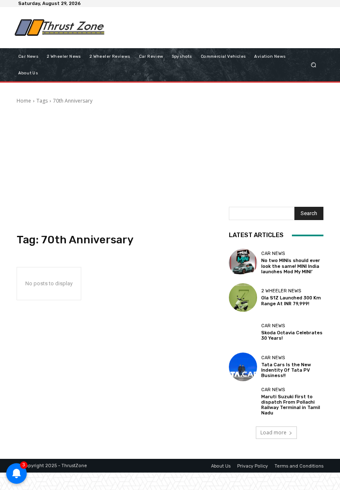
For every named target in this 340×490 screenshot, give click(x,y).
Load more (273, 432)
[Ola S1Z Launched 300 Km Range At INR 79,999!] (243, 297)
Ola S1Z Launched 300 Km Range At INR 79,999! (291, 300)
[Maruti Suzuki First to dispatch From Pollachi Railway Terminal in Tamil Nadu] (243, 401)
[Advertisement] (209, 27)
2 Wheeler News (281, 291)
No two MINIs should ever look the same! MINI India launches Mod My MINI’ (290, 266)
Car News (273, 253)
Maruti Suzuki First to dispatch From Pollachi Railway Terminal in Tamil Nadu (290, 405)
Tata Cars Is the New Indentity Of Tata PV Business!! (286, 370)
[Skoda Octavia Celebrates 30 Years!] (243, 332)
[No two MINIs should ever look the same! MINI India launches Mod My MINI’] (243, 263)
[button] (314, 64)
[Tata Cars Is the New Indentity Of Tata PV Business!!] (243, 367)
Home (24, 100)
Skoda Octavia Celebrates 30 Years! (292, 335)
